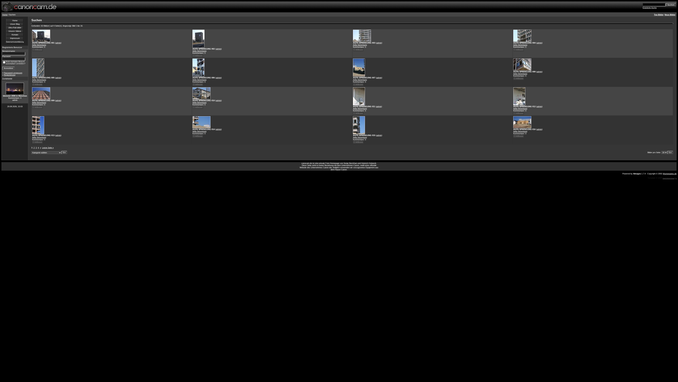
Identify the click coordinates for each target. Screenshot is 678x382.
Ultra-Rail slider (14, 28)
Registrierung (9, 75)
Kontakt (15, 35)
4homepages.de (670, 174)
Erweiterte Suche (650, 8)
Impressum (15, 38)
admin (58, 43)
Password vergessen (13, 73)
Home (4, 15)
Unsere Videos (14, 31)
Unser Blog (15, 24)
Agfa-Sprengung (39, 45)
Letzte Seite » (48, 148)
